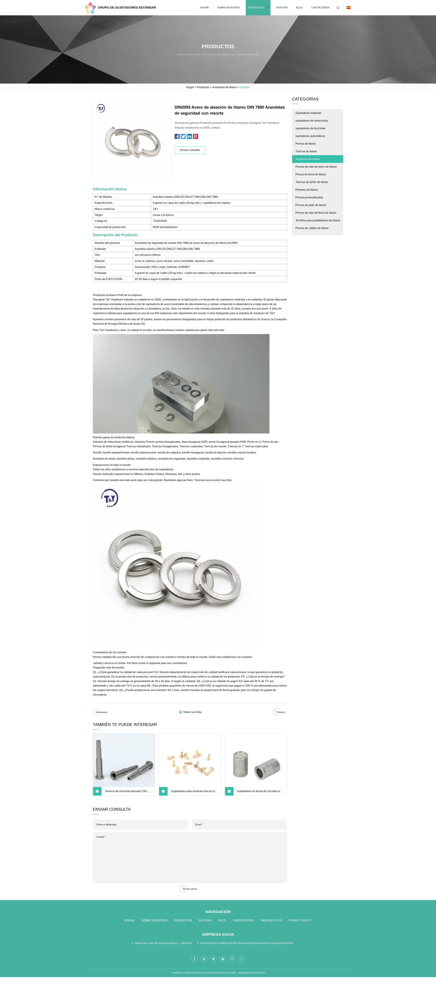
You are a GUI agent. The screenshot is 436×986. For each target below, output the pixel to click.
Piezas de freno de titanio (310, 174)
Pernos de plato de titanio (310, 205)
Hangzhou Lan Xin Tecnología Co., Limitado (163, 943)
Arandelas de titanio (224, 87)
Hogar (204, 7)
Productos (255, 7)
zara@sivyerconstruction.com (251, 973)
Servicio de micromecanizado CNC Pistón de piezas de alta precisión (126, 793)
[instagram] (232, 959)
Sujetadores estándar (308, 113)
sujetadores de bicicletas (310, 128)
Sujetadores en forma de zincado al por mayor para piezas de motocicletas (258, 793)
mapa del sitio (271, 920)
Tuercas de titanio (306, 151)
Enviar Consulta (190, 150)
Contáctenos (320, 7)
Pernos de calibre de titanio (312, 228)
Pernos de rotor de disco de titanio (316, 166)
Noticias (282, 7)
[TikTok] (241, 959)
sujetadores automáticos (310, 136)
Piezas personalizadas (309, 197)
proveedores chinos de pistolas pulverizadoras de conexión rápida (246, 943)
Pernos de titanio (305, 143)
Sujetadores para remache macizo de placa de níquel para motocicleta (193, 793)
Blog (299, 7)
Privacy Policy (300, 920)
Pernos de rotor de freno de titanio (315, 212)
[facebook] (195, 959)
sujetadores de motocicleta (311, 120)
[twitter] (213, 959)
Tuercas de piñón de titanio (311, 182)
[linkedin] (204, 959)
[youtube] (223, 959)
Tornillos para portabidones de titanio (317, 220)
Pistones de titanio (306, 189)
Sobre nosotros (228, 7)
